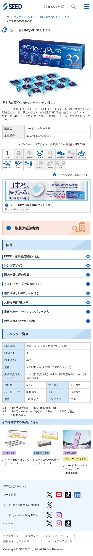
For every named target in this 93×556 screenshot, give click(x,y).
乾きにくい (82, 153)
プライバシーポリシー (58, 535)
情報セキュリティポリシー (18, 541)
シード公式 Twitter (49, 495)
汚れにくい (8, 164)
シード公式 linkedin (78, 495)
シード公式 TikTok (68, 495)
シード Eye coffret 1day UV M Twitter (49, 515)
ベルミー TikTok (68, 523)
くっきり (39, 164)
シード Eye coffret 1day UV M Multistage (76, 469)
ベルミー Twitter (49, 523)
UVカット (39, 153)
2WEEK (18, 153)
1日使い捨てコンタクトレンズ (53, 17)
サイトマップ (11, 535)
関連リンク (32, 535)
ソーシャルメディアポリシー (58, 541)
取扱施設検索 (46, 228)
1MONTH (29, 153)
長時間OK (71, 153)
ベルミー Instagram (59, 523)
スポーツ (18, 164)
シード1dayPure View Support (49, 505)
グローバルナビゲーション (86, 6)
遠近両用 (61, 153)
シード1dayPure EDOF (19, 20)
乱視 (50, 153)
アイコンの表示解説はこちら (74, 175)
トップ (5, 17)
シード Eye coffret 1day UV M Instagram (59, 515)
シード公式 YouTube (59, 495)
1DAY (8, 153)
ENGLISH (54, 6)
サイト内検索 (73, 6)
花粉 (29, 164)
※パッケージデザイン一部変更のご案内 (44, 144)
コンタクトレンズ (23, 17)
